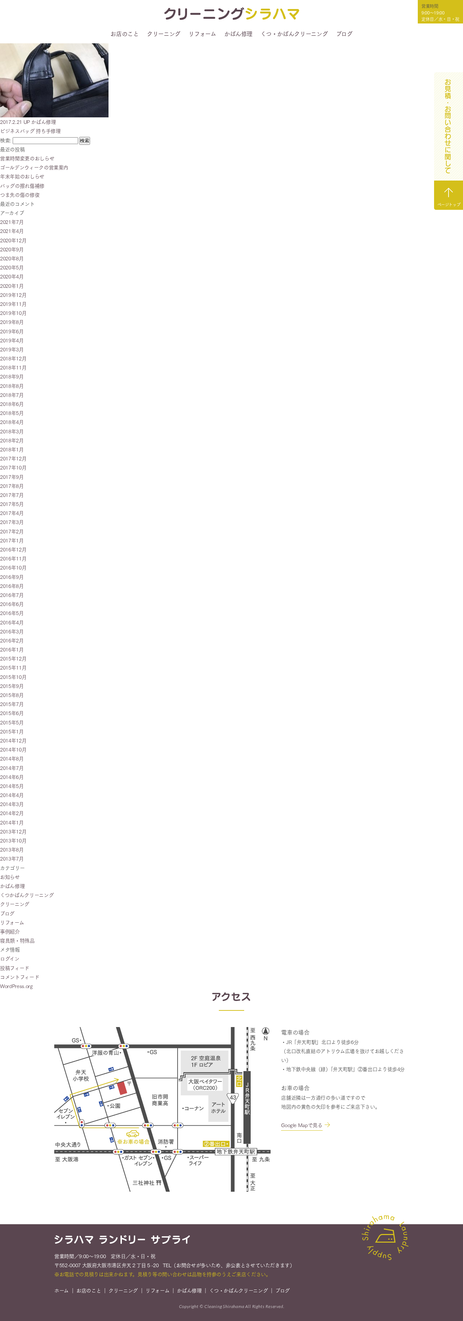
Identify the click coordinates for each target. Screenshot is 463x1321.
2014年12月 (13, 740)
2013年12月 (13, 831)
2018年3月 (12, 431)
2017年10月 (13, 467)
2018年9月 (12, 376)
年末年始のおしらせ (22, 176)
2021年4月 (12, 231)
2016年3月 (12, 631)
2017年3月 (12, 522)
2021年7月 (12, 222)
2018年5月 (12, 413)
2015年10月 (13, 677)
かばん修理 (238, 33)
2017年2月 (12, 531)
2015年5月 (12, 722)
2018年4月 (12, 422)
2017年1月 (12, 540)
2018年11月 (13, 367)
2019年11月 (13, 304)
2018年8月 (12, 386)
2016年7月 (12, 595)
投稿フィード (14, 968)
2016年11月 (13, 558)
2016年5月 (12, 613)
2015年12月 (13, 658)
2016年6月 (12, 604)
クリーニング (163, 33)
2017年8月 (12, 486)
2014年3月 (12, 804)
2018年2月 (12, 440)
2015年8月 (12, 695)
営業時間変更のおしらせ (27, 158)
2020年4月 (12, 276)
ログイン (10, 958)
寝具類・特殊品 (17, 940)
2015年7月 (12, 704)
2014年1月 (12, 822)
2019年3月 (12, 349)
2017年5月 (12, 504)
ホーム (61, 1290)
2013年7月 (12, 858)
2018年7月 (12, 395)
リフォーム (202, 33)
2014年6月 (12, 777)
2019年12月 (13, 295)
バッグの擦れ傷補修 (22, 186)
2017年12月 (13, 458)
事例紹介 (10, 931)
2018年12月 (13, 358)
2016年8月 (12, 586)
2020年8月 (12, 258)
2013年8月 (12, 849)
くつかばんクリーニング (27, 895)
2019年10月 (13, 313)
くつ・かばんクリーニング (294, 33)
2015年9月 (12, 686)
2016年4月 (12, 622)
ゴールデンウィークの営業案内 (34, 167)
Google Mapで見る (301, 1125)
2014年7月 (12, 768)
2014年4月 (12, 795)
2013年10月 (13, 840)
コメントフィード (19, 977)
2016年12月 (13, 549)
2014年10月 (13, 749)
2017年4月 (12, 513)
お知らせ (10, 877)
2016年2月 (12, 640)
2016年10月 (13, 567)
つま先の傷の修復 (19, 195)
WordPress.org (16, 986)
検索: (5, 140)
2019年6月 (12, 331)
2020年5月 (12, 267)
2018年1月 (12, 449)
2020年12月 (13, 240)
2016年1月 (12, 649)
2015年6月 (12, 713)
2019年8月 (12, 322)
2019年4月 (12, 340)
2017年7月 (12, 495)
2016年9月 (12, 577)
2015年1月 (12, 731)
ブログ (344, 33)
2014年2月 (12, 813)
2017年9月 (12, 477)
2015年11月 (13, 667)
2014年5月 (12, 786)
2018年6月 (12, 404)
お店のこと (124, 33)
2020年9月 (12, 249)
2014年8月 (12, 758)
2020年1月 (12, 286)
